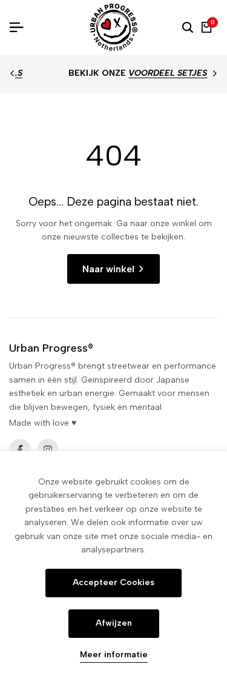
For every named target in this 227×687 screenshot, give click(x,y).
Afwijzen (114, 623)
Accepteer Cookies (113, 582)
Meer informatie (114, 655)
